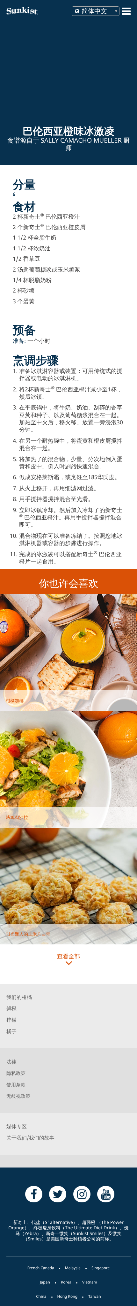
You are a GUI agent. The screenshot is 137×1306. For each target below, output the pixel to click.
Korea (66, 1282)
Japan (45, 1282)
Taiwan (94, 1296)
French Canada (40, 1268)
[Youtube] (106, 1194)
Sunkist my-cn (34, 11)
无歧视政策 (18, 1096)
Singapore (100, 1268)
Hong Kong (67, 1296)
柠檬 (11, 1019)
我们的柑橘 (19, 997)
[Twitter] (58, 1194)
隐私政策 (15, 1073)
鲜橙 (11, 1008)
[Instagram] (82, 1194)
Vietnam (89, 1282)
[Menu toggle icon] (126, 11)
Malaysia (73, 1268)
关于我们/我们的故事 (30, 1137)
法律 (11, 1061)
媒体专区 (16, 1126)
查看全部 (68, 956)
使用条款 (15, 1085)
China (41, 1296)
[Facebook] (34, 1194)
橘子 (11, 1031)
